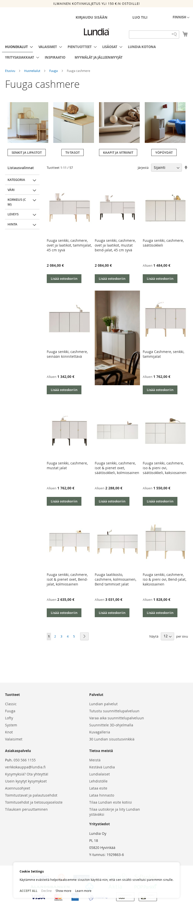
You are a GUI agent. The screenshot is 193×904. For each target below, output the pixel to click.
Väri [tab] (11, 189)
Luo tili (140, 17)
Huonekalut (32, 71)
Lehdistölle (98, 781)
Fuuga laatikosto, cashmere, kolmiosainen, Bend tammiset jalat (115, 579)
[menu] (96, 52)
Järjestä (143, 167)
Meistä (95, 760)
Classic (11, 703)
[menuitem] (17, 47)
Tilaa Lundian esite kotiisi (110, 802)
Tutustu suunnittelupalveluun (114, 711)
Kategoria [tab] (16, 179)
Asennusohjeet (17, 788)
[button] (181, 17)
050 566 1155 (25, 760)
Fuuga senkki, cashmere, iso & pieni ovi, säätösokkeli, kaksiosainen (164, 468)
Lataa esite (98, 788)
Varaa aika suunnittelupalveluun (116, 718)
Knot (9, 732)
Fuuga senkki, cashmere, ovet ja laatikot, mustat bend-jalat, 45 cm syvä (115, 245)
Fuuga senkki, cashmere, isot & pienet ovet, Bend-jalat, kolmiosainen (67, 579)
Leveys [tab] (13, 214)
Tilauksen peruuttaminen (26, 809)
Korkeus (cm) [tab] (17, 202)
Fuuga (54, 71)
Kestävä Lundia (102, 767)
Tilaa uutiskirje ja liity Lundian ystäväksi (114, 812)
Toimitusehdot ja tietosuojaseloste (34, 802)
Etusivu (10, 71)
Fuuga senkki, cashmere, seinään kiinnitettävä (67, 354)
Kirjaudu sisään (91, 17)
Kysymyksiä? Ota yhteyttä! (26, 774)
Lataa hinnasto (101, 795)
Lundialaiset (99, 774)
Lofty (9, 718)
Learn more (83, 891)
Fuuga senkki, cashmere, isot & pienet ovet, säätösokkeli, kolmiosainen (117, 468)
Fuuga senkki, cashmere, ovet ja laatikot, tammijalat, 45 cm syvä (69, 245)
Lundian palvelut (103, 703)
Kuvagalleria (99, 732)
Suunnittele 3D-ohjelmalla (111, 725)
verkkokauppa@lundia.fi (25, 767)
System (11, 725)
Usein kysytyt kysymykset (26, 781)
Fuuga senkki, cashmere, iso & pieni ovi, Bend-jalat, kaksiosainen (164, 579)
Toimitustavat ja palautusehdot (31, 795)
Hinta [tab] (12, 224)
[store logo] (96, 31)
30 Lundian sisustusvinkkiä (111, 739)
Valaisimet (13, 739)
